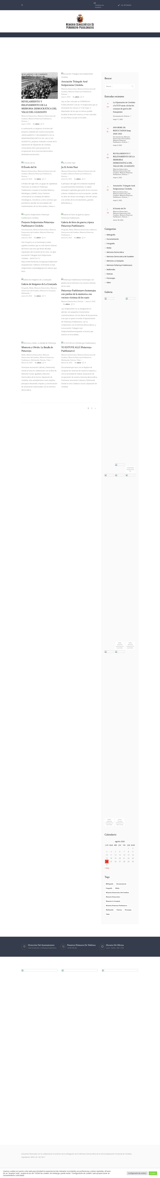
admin (36, 124)
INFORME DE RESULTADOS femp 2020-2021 (122, 130)
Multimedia (25, 293)
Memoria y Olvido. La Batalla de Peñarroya (37, 349)
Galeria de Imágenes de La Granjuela (39, 284)
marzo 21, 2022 (26, 238)
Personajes (111, 278)
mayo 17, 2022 (118, 119)
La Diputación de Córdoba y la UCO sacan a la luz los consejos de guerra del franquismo (124, 107)
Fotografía (64, 230)
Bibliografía (111, 235)
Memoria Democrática (29, 116)
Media (71, 230)
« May (107, 868)
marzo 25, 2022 (66, 179)
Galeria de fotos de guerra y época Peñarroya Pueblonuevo (77, 224)
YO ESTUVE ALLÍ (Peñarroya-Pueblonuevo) (76, 349)
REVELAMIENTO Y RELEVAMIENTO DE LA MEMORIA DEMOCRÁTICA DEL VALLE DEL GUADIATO (39, 107)
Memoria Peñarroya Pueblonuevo (39, 119)
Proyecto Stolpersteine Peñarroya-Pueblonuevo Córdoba (38, 224)
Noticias (24, 121)
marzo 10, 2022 (66, 238)
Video (48, 360)
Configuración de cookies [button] (137, 1173)
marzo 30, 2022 (26, 179)
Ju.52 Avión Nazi (69, 167)
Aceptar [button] (153, 1173)
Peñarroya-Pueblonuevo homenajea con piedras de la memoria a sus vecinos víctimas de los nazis (78, 294)
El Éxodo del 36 (28, 167)
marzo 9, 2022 (90, 301)
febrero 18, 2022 (26, 363)
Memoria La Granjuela (47, 291)
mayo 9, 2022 (117, 145)
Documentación (26, 230)
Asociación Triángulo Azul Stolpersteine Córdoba (74, 83)
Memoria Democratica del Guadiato (121, 138)
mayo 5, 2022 (26, 124)
